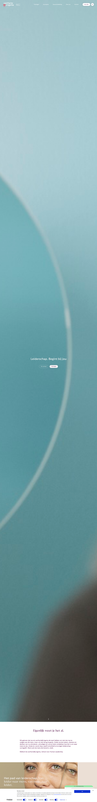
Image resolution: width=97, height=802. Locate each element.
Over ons (68, 4)
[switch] (35, 800)
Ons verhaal (43, 366)
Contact (76, 4)
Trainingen (36, 4)
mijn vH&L (86, 4)
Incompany (46, 4)
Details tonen (62, 799)
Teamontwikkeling (57, 4)
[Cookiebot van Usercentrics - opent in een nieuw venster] (9, 800)
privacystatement (57, 794)
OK (82, 791)
